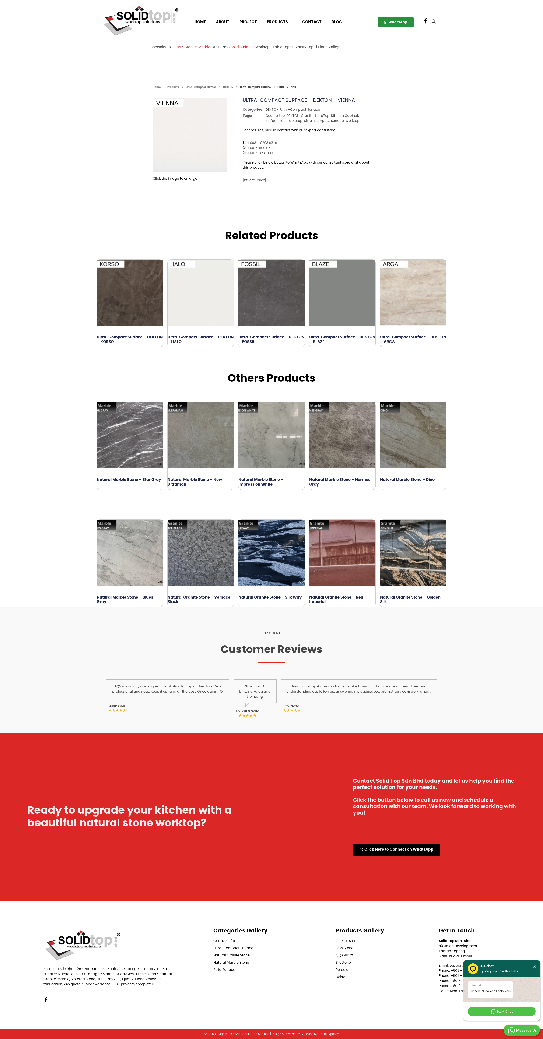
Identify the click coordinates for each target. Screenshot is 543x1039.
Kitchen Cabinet (344, 115)
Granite (190, 47)
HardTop (322, 115)
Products (173, 87)
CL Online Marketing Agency (320, 1034)
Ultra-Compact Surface (201, 87)
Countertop (275, 115)
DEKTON (228, 87)
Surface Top (276, 121)
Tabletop (294, 121)
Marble (204, 47)
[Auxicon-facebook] (425, 21)
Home (157, 87)
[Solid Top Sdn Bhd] (141, 20)
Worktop (352, 121)
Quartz (177, 47)
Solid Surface (242, 47)
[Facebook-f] (45, 999)
